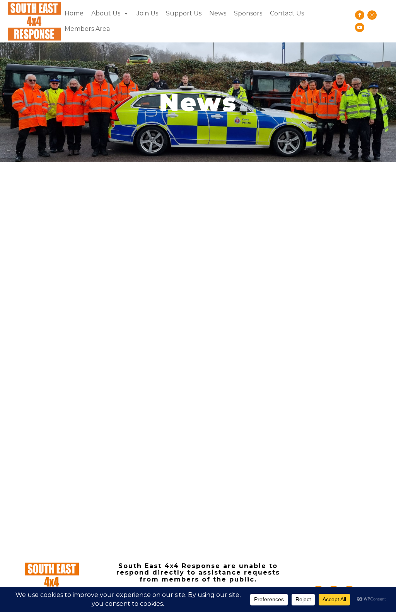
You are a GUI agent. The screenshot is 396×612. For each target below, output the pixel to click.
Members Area (87, 28)
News (217, 13)
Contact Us (287, 13)
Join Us (147, 13)
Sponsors (248, 13)
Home (74, 13)
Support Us (183, 13)
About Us (105, 13)
